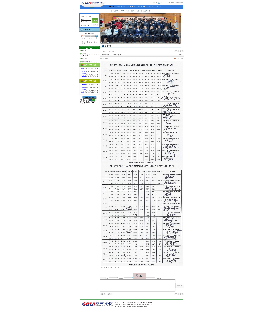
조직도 (122, 11)
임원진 (133, 11)
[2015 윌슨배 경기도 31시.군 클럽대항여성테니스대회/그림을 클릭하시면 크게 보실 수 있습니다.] (110, 294)
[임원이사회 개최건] (103, 294)
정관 (138, 11)
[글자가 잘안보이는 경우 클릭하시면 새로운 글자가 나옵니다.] (139, 276)
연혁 (127, 11)
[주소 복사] (180, 54)
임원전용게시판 (145, 11)
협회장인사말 (115, 11)
